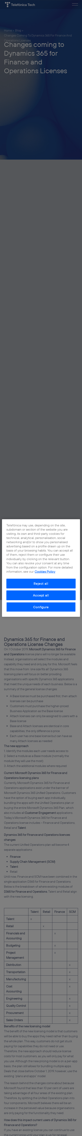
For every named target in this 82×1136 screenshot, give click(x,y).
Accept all (41, 595)
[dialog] (41, 568)
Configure (41, 607)
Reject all (41, 583)
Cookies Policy (45, 571)
